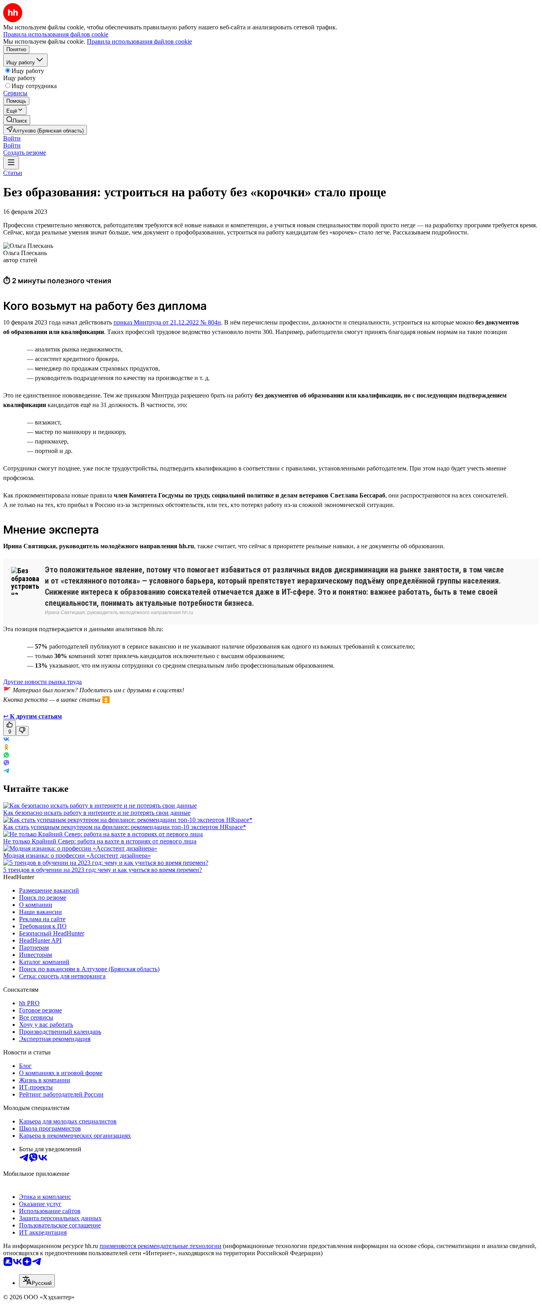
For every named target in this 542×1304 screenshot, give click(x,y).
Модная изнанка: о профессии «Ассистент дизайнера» (77, 855)
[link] (16, 120)
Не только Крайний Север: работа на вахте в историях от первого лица (99, 841)
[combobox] (37, 1280)
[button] (12, 138)
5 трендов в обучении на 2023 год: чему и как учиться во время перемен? (102, 869)
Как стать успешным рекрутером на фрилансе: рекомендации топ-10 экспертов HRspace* (124, 827)
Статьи (12, 172)
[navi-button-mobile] (11, 162)
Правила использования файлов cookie (139, 41)
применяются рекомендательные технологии (160, 1246)
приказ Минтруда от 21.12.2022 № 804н (167, 322)
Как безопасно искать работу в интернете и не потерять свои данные (96, 812)
